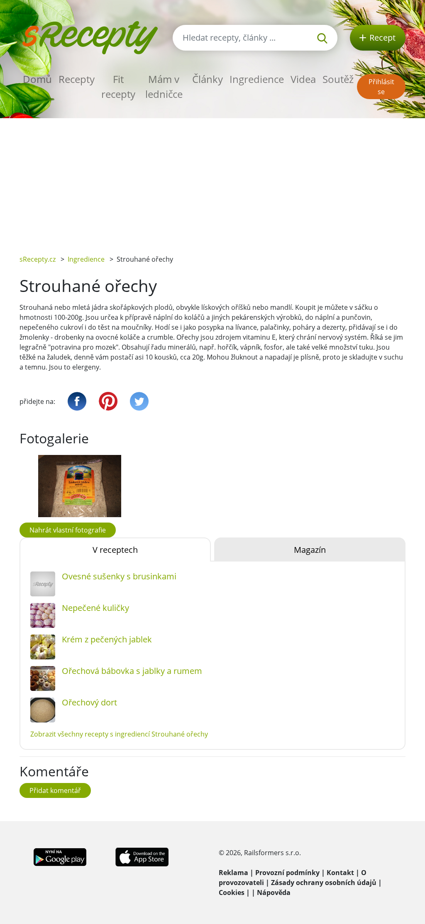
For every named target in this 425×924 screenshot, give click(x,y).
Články (207, 79)
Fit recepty (118, 86)
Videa (303, 79)
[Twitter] (139, 401)
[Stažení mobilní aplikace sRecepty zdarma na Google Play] (60, 856)
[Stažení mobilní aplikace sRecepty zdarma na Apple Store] (142, 856)
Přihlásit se (381, 86)
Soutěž (338, 79)
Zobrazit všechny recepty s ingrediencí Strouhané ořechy (119, 734)
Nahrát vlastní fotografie (67, 530)
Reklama (233, 872)
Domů (37, 79)
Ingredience (257, 79)
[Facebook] (77, 401)
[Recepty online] (90, 36)
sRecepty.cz (38, 259)
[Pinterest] (108, 401)
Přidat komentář (55, 790)
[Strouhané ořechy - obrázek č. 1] (80, 486)
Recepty (77, 79)
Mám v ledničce (164, 86)
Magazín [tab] (310, 549)
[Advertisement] (212, 180)
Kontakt (340, 872)
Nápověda (274, 892)
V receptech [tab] (115, 549)
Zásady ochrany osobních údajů (323, 882)
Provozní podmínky (287, 872)
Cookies (231, 892)
